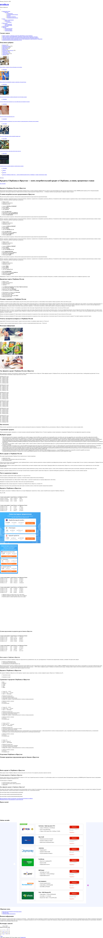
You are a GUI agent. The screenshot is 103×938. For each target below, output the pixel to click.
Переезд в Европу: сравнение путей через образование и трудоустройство (17, 35)
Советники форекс (8, 30)
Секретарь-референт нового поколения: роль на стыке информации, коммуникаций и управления (22, 38)
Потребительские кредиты (12, 14)
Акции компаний (8, 24)
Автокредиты (10, 13)
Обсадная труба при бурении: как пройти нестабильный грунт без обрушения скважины (20, 37)
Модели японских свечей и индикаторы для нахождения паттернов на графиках (16, 798)
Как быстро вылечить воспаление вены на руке (12, 39)
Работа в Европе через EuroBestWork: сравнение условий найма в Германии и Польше (20, 36)
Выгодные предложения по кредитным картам (11, 911)
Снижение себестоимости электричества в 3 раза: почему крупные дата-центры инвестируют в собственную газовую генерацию (19, 121)
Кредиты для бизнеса (11, 16)
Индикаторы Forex (8, 28)
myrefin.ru (4, 4)
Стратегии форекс (8, 29)
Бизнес (3, 18)
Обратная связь (5, 912)
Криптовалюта (5, 26)
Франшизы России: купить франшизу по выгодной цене (11, 799)
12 (3, 931)
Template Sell (23, 937)
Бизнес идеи (7, 20)
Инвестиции (5, 23)
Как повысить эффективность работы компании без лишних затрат (10, 136)
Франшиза (9, 22)
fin (0, 183)
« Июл (1, 936)
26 (3, 933)
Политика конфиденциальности (8, 913)
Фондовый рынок (8, 25)
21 (6, 932)
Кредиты (6, 12)
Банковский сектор (6, 11)
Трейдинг (4, 27)
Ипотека (9, 15)
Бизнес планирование (9, 19)
